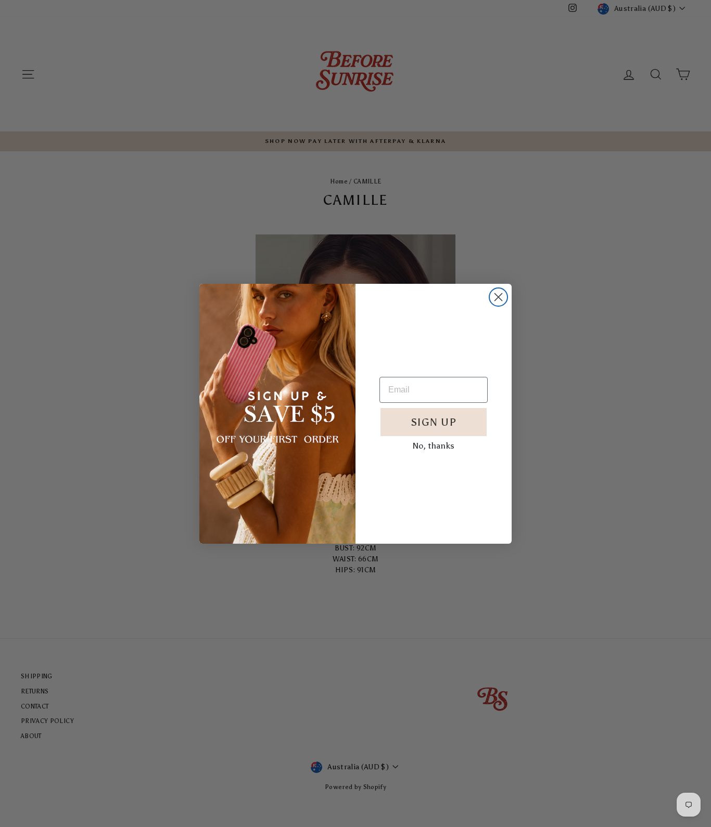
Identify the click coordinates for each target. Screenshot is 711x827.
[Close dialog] (498, 297)
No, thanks (433, 446)
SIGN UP (433, 422)
